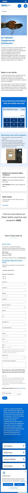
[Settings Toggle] (25, 1)
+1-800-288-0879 (21, 257)
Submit (4, 398)
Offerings (4, 11)
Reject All (19, 484)
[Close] (25, 471)
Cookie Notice (23, 481)
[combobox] (14, 295)
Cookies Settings (14, 487)
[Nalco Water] (6, 6)
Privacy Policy (22, 388)
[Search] (19, 6)
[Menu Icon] (25, 6)
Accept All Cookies (8, 484)
